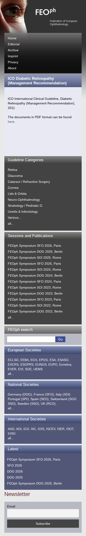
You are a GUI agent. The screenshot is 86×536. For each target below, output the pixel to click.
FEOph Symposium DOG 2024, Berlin (35, 275)
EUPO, (53, 364)
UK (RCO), (48, 403)
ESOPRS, (27, 364)
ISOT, (70, 429)
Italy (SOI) (63, 394)
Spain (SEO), (40, 399)
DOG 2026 (15, 471)
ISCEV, (51, 429)
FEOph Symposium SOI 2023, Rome (34, 287)
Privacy (13, 62)
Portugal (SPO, (19, 399)
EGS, (34, 360)
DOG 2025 (15, 477)
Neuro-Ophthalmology (24, 199)
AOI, (19, 429)
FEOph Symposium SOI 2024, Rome (34, 269)
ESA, (53, 360)
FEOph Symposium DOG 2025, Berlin (35, 251)
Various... (14, 217)
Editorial (13, 44)
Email (11, 506)
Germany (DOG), (20, 394)
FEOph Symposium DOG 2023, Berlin (35, 293)
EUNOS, (41, 364)
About (12, 68)
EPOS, (44, 360)
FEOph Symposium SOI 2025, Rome (34, 257)
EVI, (21, 369)
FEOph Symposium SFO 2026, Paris (34, 245)
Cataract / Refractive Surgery (29, 181)
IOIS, (41, 429)
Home (12, 38)
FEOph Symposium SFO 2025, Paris (34, 263)
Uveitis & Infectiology (23, 211)
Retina (12, 170)
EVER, (12, 369)
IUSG (12, 433)
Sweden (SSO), (28, 403)
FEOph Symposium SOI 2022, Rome (34, 305)
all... (11, 223)
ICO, (26, 429)
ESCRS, (13, 364)
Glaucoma (15, 176)
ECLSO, (13, 360)
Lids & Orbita (17, 193)
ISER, (61, 429)
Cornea (13, 187)
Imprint (13, 56)
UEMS (38, 369)
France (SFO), (44, 394)
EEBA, (25, 360)
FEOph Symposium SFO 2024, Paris (34, 281)
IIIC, (34, 429)
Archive (13, 50)
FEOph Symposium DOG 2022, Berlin (35, 311)
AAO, (11, 429)
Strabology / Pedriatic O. (25, 205)
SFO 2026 (14, 465)
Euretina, (65, 364)
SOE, (29, 369)
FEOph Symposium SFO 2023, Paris (34, 299)
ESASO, (63, 360)
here (11, 121)
